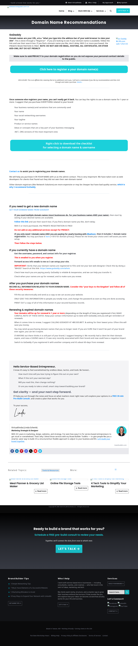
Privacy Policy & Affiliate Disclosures (74, 635)
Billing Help (55, 635)
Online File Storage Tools (65, 483)
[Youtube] (35, 451)
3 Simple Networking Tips (21, 583)
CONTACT (112, 611)
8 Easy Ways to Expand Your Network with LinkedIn (31, 596)
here (48, 236)
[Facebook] (12, 451)
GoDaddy (15, 34)
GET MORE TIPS (14, 603)
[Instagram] (26, 451)
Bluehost (91, 234)
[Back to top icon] (128, 642)
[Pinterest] (21, 451)
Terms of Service (94, 635)
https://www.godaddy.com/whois (55, 268)
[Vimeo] (40, 451)
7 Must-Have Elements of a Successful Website (29, 588)
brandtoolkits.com (121, 445)
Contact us (14, 171)
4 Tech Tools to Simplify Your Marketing (108, 485)
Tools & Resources (50, 470)
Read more (41, 491)
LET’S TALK (63, 605)
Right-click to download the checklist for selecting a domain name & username (69, 145)
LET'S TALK (67, 549)
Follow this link (21, 221)
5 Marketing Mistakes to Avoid (23, 592)
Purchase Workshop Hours (39, 635)
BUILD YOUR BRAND (115, 584)
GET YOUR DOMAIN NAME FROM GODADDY (29, 209)
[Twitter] (31, 451)
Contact (105, 635)
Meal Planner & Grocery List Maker (27, 485)
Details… (80, 82)
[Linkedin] (17, 451)
